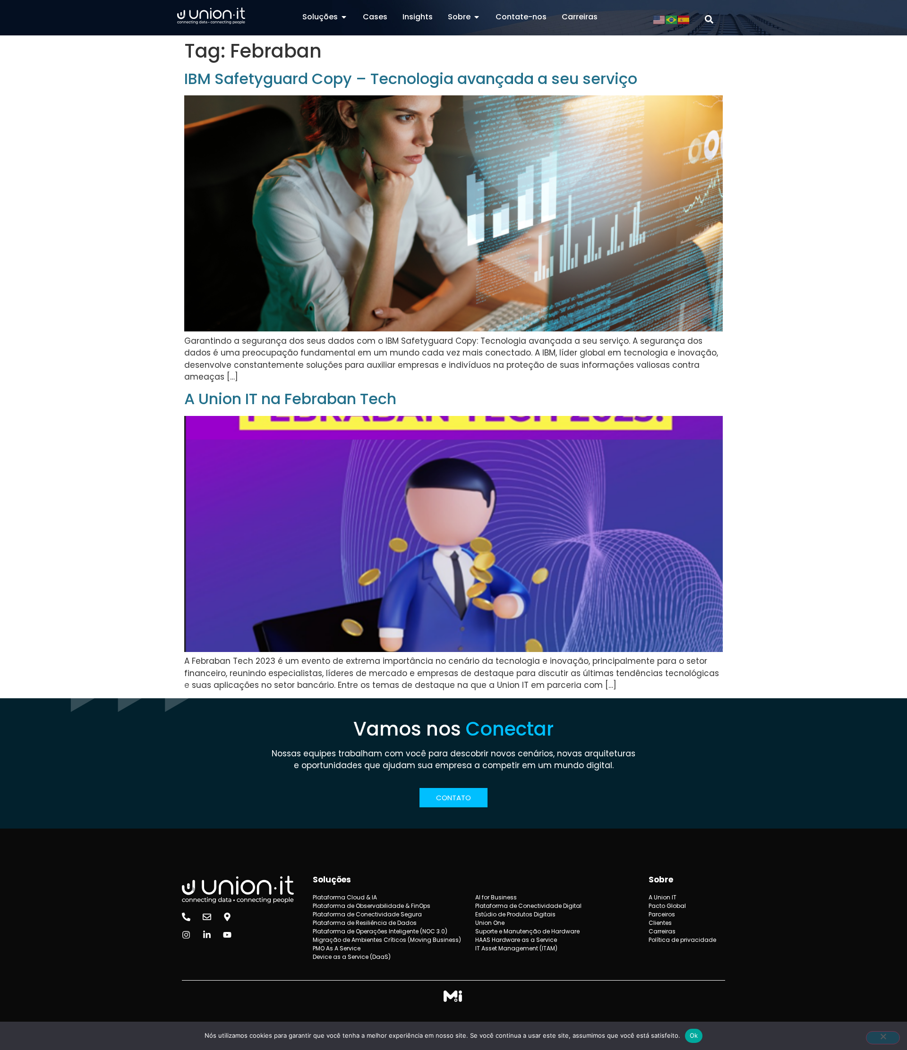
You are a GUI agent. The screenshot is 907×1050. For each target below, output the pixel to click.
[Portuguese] (672, 19)
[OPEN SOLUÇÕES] (344, 17)
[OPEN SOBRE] (476, 17)
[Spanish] (684, 19)
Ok (694, 1035)
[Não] (883, 1037)
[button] (709, 19)
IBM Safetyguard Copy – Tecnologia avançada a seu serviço (410, 78)
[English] (659, 19)
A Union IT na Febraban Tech (290, 398)
